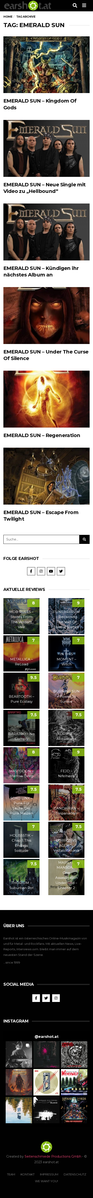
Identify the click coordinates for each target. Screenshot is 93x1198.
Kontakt (28, 1174)
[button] (19, 1054)
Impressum (49, 1174)
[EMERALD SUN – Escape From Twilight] (46, 476)
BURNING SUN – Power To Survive (66, 696)
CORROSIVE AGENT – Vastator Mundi (66, 845)
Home (7, 16)
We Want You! (46, 1181)
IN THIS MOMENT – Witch (66, 659)
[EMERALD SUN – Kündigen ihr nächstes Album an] (46, 232)
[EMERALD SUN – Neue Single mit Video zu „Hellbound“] (46, 148)
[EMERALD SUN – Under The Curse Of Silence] (46, 315)
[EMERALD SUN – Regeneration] (46, 399)
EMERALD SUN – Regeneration (41, 435)
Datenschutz (75, 1174)
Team (11, 1174)
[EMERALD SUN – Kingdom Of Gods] (46, 64)
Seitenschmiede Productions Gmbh (53, 1156)
